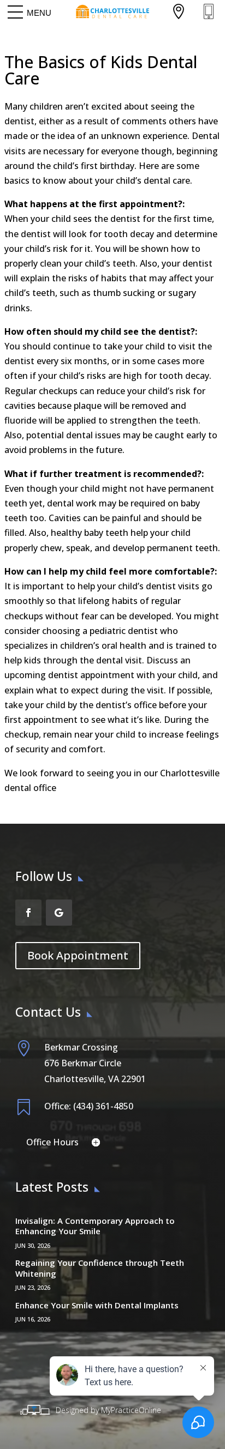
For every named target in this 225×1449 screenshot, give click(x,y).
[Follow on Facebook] (28, 912)
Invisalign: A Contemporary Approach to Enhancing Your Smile (95, 1226)
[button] (39, 12)
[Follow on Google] (59, 912)
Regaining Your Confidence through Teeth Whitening (99, 1268)
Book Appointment (77, 955)
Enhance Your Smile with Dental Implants (97, 1305)
